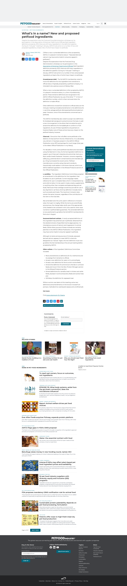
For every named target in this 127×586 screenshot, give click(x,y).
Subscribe (41, 581)
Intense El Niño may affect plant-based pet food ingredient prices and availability (57, 463)
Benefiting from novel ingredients (93, 359)
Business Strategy (44, 474)
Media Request (69, 581)
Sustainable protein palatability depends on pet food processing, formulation (57, 504)
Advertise (48, 581)
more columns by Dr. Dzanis (55, 295)
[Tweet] (33, 59)
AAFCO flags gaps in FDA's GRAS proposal (39, 428)
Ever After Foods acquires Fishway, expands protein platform (47, 417)
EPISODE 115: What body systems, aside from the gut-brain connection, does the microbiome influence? (58, 389)
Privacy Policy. (97, 166)
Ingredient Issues (44, 436)
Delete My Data (63, 551)
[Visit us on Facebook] (51, 547)
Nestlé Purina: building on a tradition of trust (31, 359)
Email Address (65, 317)
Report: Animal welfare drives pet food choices (55, 404)
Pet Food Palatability (45, 500)
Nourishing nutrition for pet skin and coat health (53, 359)
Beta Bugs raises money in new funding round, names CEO (46, 452)
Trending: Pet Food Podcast (47, 385)
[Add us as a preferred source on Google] (61, 301)
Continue (66, 324)
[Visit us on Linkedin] (54, 547)
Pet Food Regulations (28, 425)
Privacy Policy (78, 581)
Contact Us (61, 581)
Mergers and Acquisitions (29, 415)
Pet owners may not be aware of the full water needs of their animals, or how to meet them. (56, 441)
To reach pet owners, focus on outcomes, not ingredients (90, 181)
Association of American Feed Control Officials (58, 66)
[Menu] (105, 23)
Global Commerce (44, 460)
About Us (54, 581)
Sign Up (90, 169)
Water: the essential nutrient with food (55, 438)
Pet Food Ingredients (37, 30)
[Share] (26, 59)
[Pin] (37, 59)
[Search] (101, 23)
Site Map (86, 581)
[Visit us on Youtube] (57, 547)
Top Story (42, 514)
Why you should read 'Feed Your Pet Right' (73, 359)
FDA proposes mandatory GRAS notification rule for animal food (49, 492)
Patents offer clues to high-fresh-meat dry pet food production (57, 518)
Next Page (35, 530)
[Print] (23, 59)
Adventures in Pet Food (46, 371)
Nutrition (25, 30)
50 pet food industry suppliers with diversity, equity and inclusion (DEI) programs (54, 478)
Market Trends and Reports (72, 356)
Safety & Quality (90, 186)
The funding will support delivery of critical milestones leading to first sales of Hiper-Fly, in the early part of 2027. (48, 455)
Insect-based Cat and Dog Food (31, 450)
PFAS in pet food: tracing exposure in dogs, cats (90, 189)
